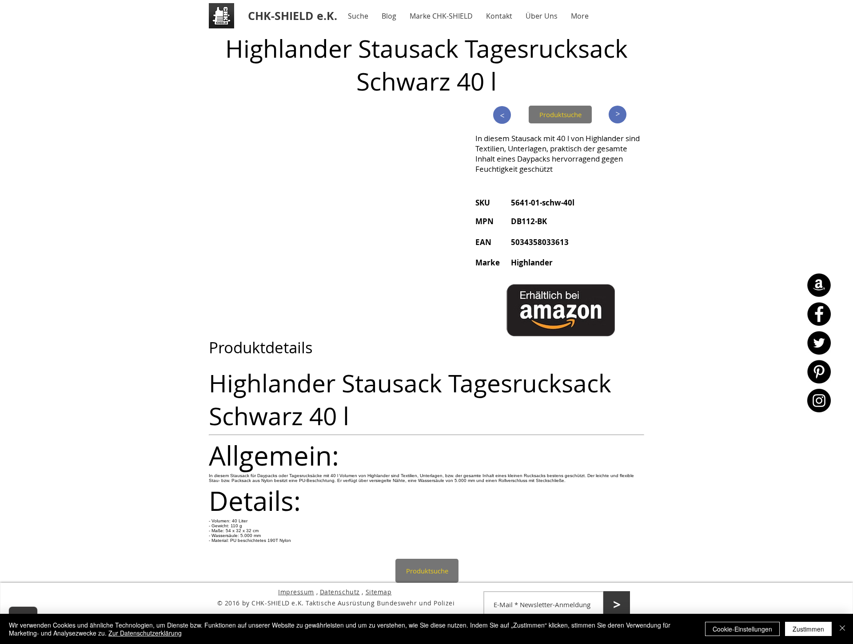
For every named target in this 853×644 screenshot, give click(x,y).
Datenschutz (340, 592)
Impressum (296, 592)
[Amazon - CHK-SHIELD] (819, 285)
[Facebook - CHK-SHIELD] (819, 314)
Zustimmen (808, 628)
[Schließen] (842, 629)
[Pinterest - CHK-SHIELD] (819, 371)
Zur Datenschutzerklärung (145, 632)
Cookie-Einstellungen (742, 628)
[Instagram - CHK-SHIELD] (819, 400)
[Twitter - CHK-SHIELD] (819, 343)
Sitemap (379, 592)
